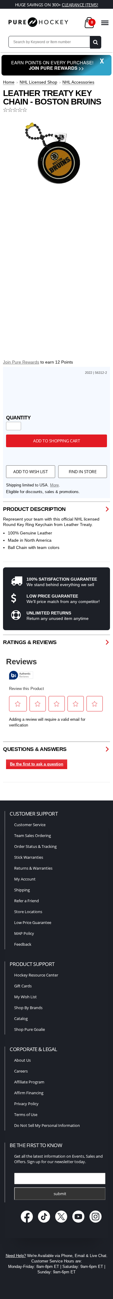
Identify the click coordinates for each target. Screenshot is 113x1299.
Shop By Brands (28, 1007)
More (54, 485)
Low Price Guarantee (32, 922)
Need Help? (16, 1255)
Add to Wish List (30, 471)
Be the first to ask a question (36, 764)
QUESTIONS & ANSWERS (35, 749)
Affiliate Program (29, 1082)
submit (60, 1193)
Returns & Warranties (33, 868)
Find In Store (83, 471)
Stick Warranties (28, 857)
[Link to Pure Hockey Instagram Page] (95, 1223)
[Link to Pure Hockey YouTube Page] (78, 1223)
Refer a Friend (26, 900)
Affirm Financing (28, 1092)
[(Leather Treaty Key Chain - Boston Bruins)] (56, 151)
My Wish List (25, 996)
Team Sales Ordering (32, 835)
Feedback (22, 944)
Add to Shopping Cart (56, 441)
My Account (25, 879)
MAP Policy (24, 933)
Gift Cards (23, 986)
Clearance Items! (80, 5)
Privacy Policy (26, 1103)
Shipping (22, 890)
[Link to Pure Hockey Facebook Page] (27, 1223)
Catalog (21, 1018)
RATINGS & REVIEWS (30, 642)
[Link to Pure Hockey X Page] (61, 1223)
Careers (21, 1071)
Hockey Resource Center (36, 975)
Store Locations (28, 911)
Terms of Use (25, 1114)
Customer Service (30, 824)
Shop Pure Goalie (29, 1029)
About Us (22, 1060)
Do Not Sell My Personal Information (47, 1125)
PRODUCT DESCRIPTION (34, 509)
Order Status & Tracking (35, 846)
